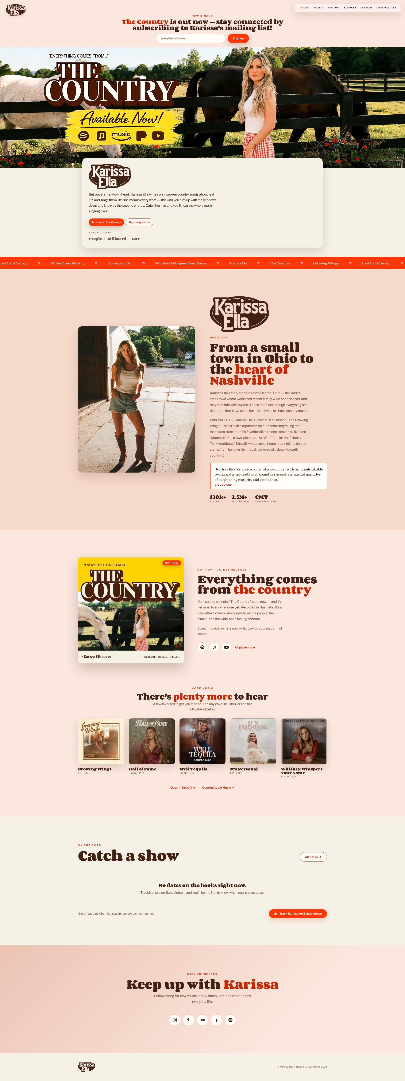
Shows (333, 7)
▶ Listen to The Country (106, 222)
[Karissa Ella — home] (16, 10)
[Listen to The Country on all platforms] (131, 610)
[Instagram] (174, 1020)
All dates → (313, 857)
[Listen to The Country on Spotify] (202, 647)
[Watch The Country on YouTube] (226, 647)
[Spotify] (230, 1020)
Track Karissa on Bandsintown (300, 913)
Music (319, 7)
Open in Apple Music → (218, 787)
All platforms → (245, 647)
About (305, 7)
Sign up (238, 38)
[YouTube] (202, 1020)
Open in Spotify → (183, 787)
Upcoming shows (139, 222)
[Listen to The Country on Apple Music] (214, 647)
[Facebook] (216, 1020)
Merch (366, 7)
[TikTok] (188, 1020)
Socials (350, 7)
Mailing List (387, 7)
